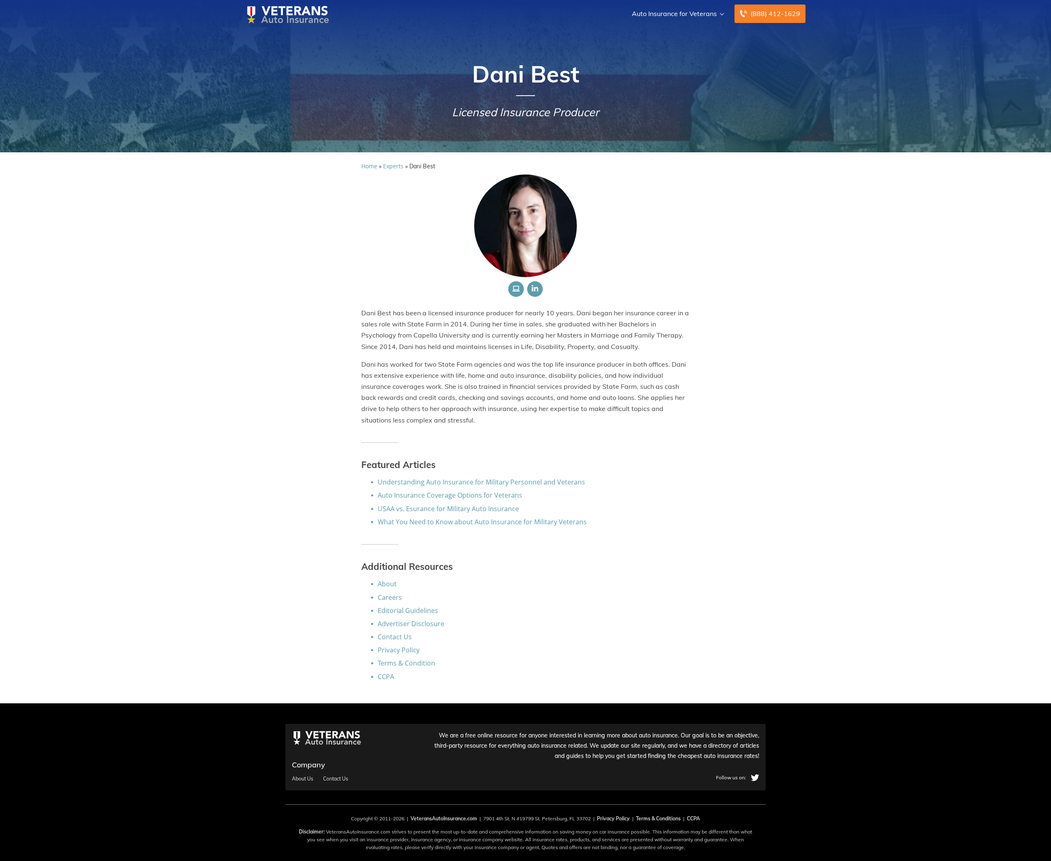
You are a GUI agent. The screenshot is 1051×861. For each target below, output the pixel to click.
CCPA (386, 676)
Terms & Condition (406, 663)
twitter (755, 777)
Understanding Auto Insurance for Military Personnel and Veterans (481, 482)
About (387, 583)
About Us (302, 779)
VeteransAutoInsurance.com (444, 818)
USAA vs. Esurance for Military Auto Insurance (448, 508)
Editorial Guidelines (408, 610)
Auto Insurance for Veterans (674, 13)
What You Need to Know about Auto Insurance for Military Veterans (482, 521)
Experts (393, 166)
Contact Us (395, 636)
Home (369, 166)
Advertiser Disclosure (411, 623)
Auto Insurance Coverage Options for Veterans (450, 495)
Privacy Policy (399, 649)
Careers (390, 597)
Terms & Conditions (658, 818)
